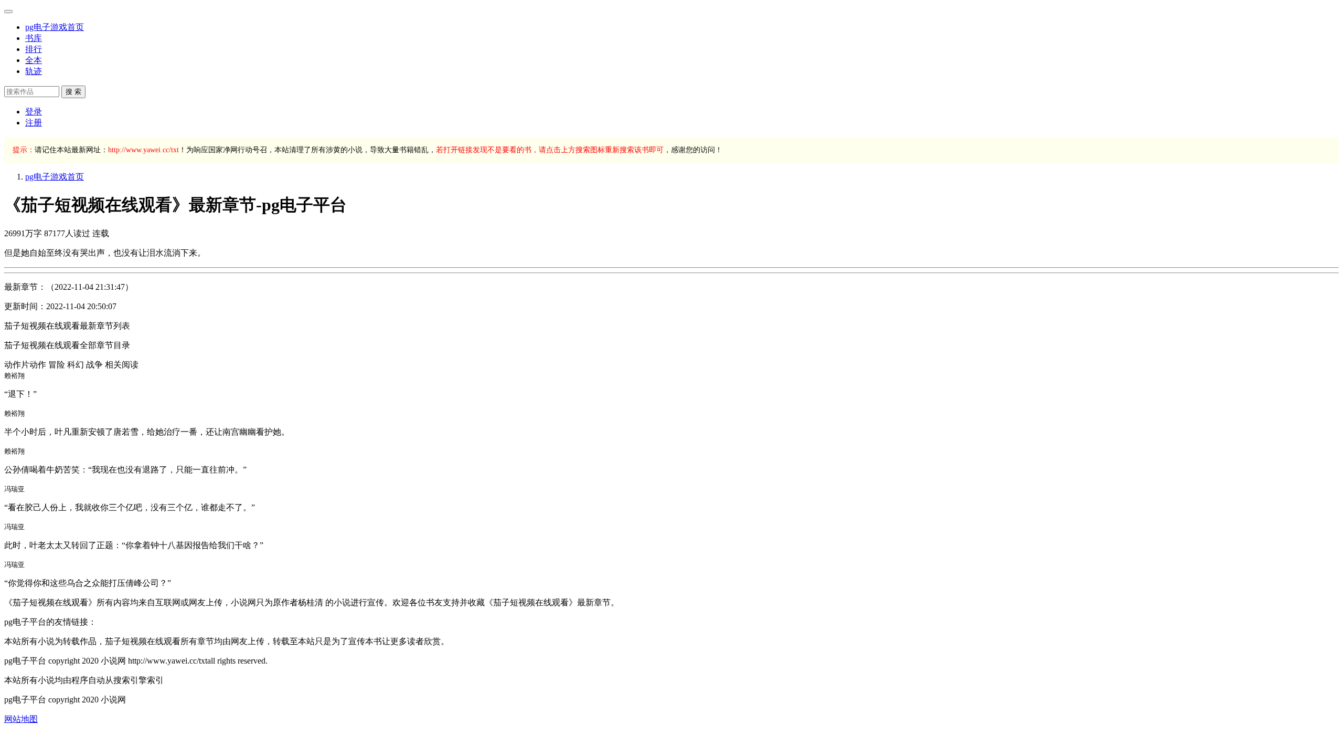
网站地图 (21, 719)
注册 (33, 122)
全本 (33, 60)
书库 (33, 38)
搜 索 (73, 92)
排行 (33, 49)
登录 (33, 111)
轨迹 (33, 71)
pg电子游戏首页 (54, 27)
